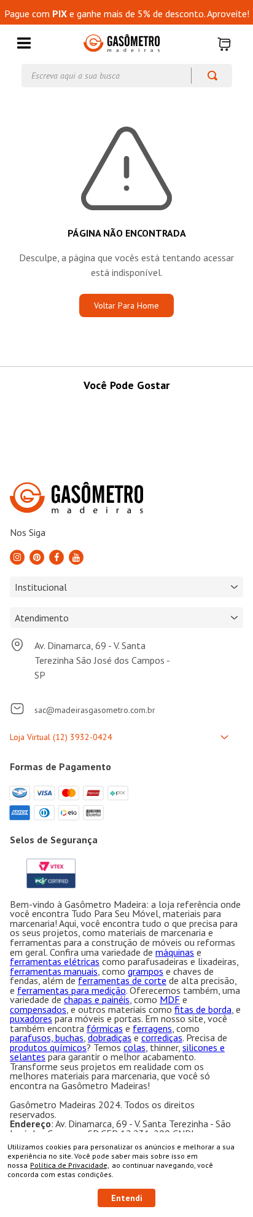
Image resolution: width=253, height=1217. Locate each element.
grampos (145, 971)
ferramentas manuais (54, 971)
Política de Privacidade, (69, 1165)
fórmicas (105, 1028)
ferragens (152, 1028)
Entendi (126, 1197)
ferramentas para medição (71, 990)
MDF (170, 999)
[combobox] (126, 75)
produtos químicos (48, 1047)
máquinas (174, 952)
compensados (38, 1009)
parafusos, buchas (47, 1037)
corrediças (161, 1037)
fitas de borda (203, 1009)
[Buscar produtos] (206, 75)
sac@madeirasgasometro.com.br (94, 709)
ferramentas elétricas (54, 961)
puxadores (31, 1018)
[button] (24, 44)
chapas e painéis (97, 999)
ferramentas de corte (122, 980)
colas (134, 1047)
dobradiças (109, 1037)
